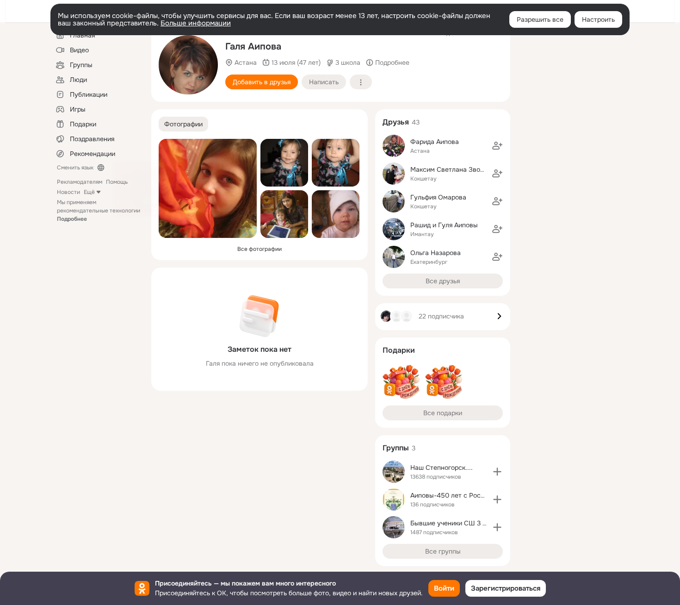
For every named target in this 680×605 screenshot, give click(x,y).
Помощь (117, 182)
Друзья (396, 122)
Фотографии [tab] (183, 124)
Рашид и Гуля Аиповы (444, 225)
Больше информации (196, 23)
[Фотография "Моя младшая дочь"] (335, 214)
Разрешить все (540, 19)
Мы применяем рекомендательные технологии (98, 211)
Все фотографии (259, 249)
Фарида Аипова (434, 141)
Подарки (399, 350)
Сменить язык (75, 167)
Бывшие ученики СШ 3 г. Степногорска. (472, 523)
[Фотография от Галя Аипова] (188, 64)
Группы (396, 448)
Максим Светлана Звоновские (458, 169)
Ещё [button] (89, 192)
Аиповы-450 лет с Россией (452, 495)
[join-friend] (497, 145)
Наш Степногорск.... (441, 467)
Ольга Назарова (435, 253)
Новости (68, 192)
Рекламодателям (79, 182)
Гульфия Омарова (438, 197)
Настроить (598, 19)
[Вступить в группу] (497, 471)
